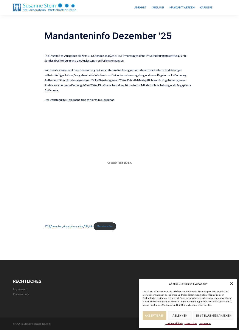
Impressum (205, 323)
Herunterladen (105, 226)
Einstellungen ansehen (213, 315)
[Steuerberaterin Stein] (44, 7)
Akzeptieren (154, 315)
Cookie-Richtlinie (174, 323)
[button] (231, 284)
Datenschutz (190, 323)
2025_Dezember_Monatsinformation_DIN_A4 (68, 226)
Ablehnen (180, 315)
